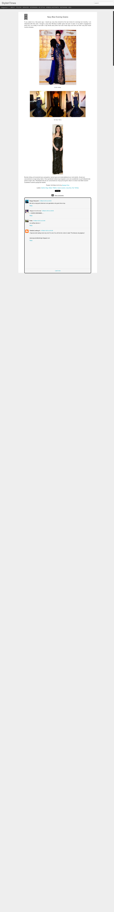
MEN (69, 7)
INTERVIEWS (33, 7)
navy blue (69, 188)
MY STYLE (42, 7)
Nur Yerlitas (75, 188)
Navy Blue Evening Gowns (57, 17)
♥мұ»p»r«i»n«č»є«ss (35, 210)
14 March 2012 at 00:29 (47, 230)
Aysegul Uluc (65, 185)
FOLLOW (18, 7)
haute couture (61, 188)
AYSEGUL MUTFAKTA (52, 7)
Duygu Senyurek (33, 200)
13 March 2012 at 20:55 (47, 210)
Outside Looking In (34, 230)
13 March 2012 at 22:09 (39, 220)
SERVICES (26, 7)
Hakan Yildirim (53, 188)
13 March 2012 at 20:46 (45, 200)
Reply (30, 205)
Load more (57, 270)
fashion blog (44, 188)
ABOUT (13, 7)
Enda (30, 220)
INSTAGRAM (63, 7)
